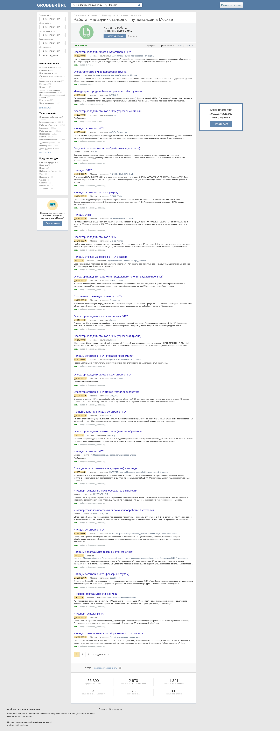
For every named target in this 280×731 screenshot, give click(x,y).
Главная (103, 709)
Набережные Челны (48, 171)
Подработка (44, 134)
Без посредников (46, 122)
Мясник (42, 84)
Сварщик (43, 70)
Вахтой (42, 137)
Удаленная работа (47, 143)
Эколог (42, 87)
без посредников (50, 55)
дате (180, 45)
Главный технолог (47, 67)
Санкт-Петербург (46, 162)
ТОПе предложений (137, 683)
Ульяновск (44, 189)
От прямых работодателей (51, 117)
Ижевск (42, 165)
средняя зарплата (93, 683)
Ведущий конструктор (49, 81)
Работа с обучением (48, 125)
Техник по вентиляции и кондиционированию (49, 91)
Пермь (42, 168)
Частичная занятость (48, 140)
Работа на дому (46, 131)
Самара (42, 180)
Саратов (43, 183)
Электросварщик (46, 103)
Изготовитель (45, 73)
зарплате (189, 45)
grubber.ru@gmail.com (17, 725)
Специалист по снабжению (51, 76)
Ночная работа (45, 145)
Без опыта (43, 128)
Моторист (43, 100)
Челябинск (44, 186)
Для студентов (45, 148)
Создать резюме (115, 36)
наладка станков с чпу (106, 668)
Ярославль (44, 177)
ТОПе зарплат (177, 683)
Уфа (41, 174)
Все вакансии (115, 709)
